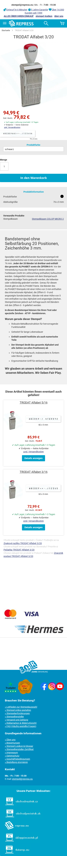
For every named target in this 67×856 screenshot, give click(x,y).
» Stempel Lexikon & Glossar (19, 746)
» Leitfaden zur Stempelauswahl (21, 707)
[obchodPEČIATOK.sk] (21, 818)
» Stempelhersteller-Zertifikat (19, 749)
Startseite (6, 30)
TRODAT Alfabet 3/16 (33, 472)
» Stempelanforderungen (17, 713)
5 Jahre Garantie (39, 9)
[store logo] (21, 23)
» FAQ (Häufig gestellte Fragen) (20, 726)
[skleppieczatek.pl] (20, 842)
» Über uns (10, 739)
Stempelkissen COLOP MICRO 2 (48, 219)
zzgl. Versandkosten (12, 127)
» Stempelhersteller (14, 716)
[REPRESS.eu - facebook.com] (44, 689)
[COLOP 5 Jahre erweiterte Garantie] (25, 693)
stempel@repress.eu (22, 779)
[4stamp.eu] (15, 854)
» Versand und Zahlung (16, 720)
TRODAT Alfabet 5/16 (33, 402)
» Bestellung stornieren (16, 762)
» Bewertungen (12, 743)
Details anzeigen (33, 458)
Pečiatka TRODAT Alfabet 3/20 (19, 549)
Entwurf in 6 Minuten (16, 9)
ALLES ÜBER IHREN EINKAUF (19, 16)
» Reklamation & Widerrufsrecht (21, 723)
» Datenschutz (12, 755)
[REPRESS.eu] (15, 830)
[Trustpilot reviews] (10, 693)
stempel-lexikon (44, 16)
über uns (58, 16)
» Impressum (11, 752)
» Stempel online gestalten (18, 710)
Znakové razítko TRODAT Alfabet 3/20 (23, 543)
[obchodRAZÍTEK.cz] (20, 806)
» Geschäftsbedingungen (17, 759)
